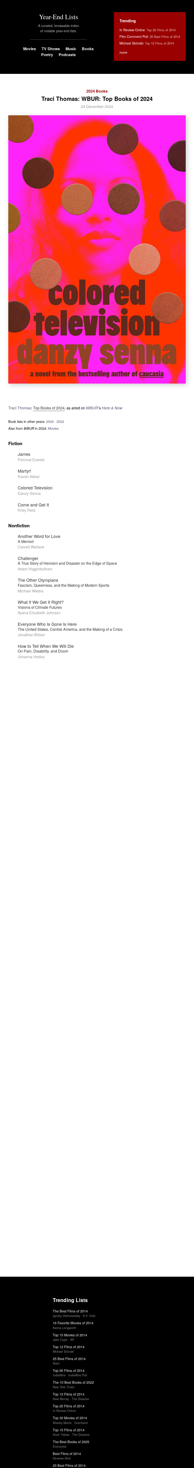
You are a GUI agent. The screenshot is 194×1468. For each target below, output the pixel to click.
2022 (60, 421)
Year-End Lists (58, 16)
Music (71, 48)
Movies (29, 48)
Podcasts (67, 54)
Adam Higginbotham (35, 569)
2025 (50, 421)
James (24, 454)
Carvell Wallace (31, 547)
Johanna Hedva (31, 656)
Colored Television (35, 487)
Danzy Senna (29, 493)
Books (88, 48)
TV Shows (51, 48)
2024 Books (97, 91)
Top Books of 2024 (49, 408)
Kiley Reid (26, 510)
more (123, 52)
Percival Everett (31, 459)
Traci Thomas (19, 408)
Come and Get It (33, 504)
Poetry (47, 54)
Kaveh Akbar (29, 476)
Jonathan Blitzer (31, 634)
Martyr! (24, 471)
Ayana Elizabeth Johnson (39, 612)
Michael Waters (31, 591)
